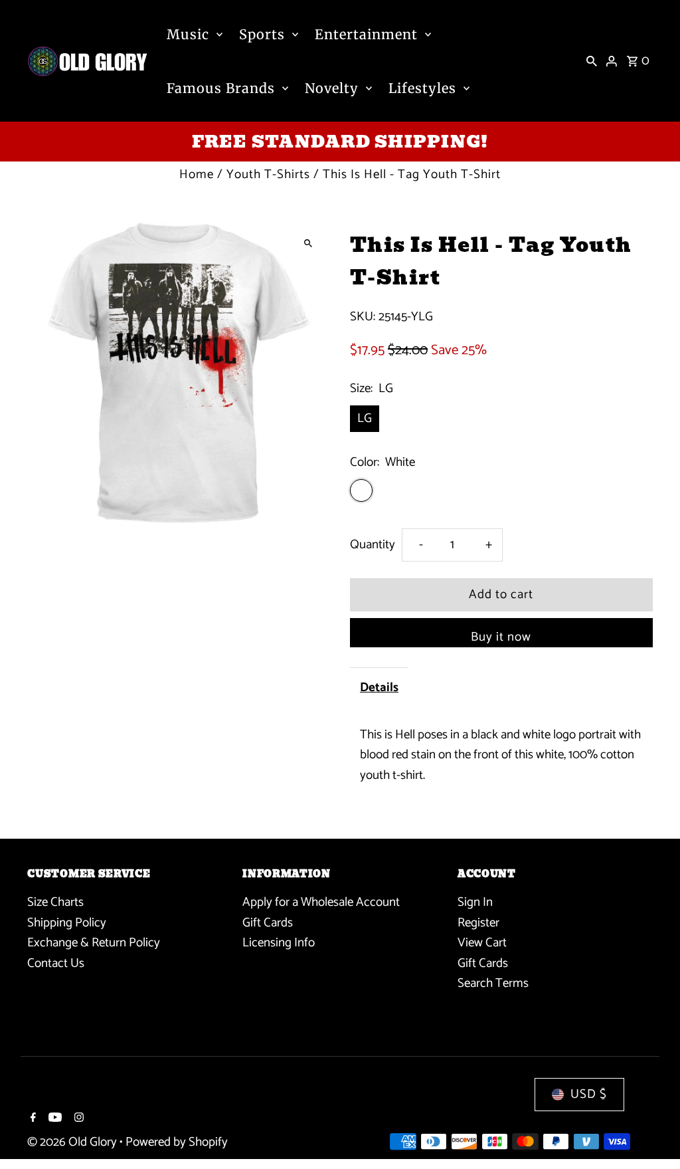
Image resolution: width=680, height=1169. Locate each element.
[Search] (591, 61)
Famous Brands (221, 88)
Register (478, 922)
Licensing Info (278, 942)
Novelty (332, 88)
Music (188, 34)
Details (379, 687)
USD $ (588, 1094)
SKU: (362, 317)
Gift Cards (267, 922)
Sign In (475, 902)
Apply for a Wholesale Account (321, 902)
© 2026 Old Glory (73, 1142)
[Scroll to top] (652, 1134)
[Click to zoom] (308, 244)
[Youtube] (53, 1119)
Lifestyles (422, 88)
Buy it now (501, 637)
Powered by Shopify (177, 1142)
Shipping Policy (66, 922)
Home (196, 174)
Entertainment (366, 34)
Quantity (372, 544)
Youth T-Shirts (268, 174)
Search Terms (493, 983)
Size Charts (55, 902)
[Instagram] (77, 1119)
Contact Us (55, 963)
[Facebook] (31, 1119)
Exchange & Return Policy (93, 942)
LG (364, 418)
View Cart (482, 942)
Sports (262, 34)
